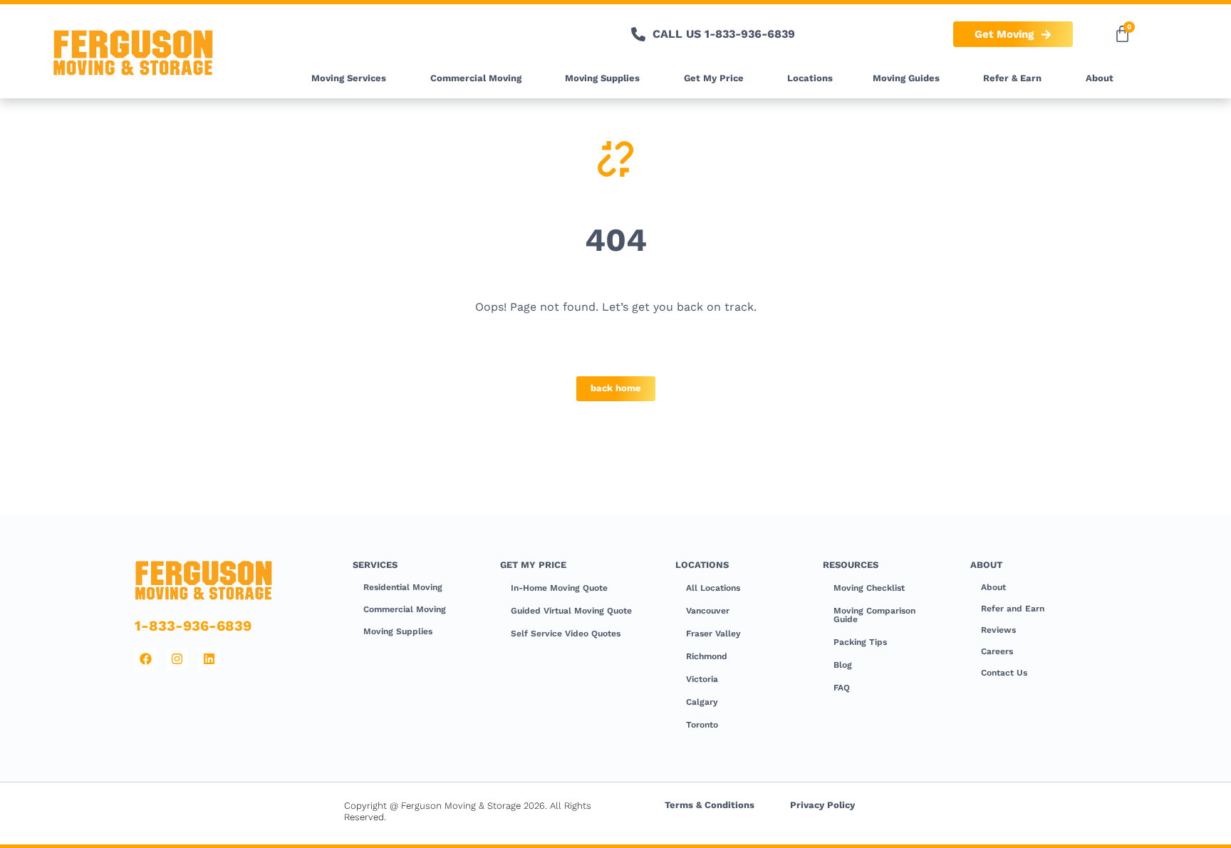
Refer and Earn (1012, 609)
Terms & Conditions (709, 805)
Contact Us (1004, 673)
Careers (997, 651)
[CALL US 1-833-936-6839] (638, 34)
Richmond (706, 656)
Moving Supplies (602, 78)
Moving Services (348, 78)
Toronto (702, 725)
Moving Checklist (869, 588)
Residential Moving (402, 587)
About (1099, 78)
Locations (810, 78)
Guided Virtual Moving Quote (571, 611)
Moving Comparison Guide (874, 615)
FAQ (841, 688)
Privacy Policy (822, 805)
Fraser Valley (713, 633)
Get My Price (714, 78)
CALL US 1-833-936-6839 (724, 34)
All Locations (713, 588)
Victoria (702, 679)
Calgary (702, 702)
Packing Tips (860, 642)
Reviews (998, 630)
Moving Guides (906, 78)
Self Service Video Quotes (565, 633)
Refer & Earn (1012, 78)
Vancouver (707, 611)
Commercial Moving (475, 78)
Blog (842, 665)
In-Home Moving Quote (559, 588)
